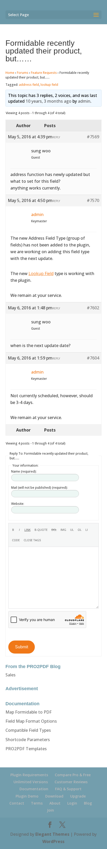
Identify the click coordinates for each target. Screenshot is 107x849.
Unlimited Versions (31, 781)
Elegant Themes (52, 834)
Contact (16, 803)
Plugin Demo (27, 796)
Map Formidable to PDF (28, 712)
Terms (37, 803)
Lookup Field (41, 273)
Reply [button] (56, 137)
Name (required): (24, 471)
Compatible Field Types (28, 730)
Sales (10, 675)
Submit (21, 647)
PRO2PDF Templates (26, 749)
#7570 (93, 200)
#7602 (93, 308)
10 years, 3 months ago (48, 101)
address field (29, 84)
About (55, 803)
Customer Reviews (71, 781)
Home (9, 72)
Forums (22, 72)
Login (72, 803)
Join (50, 810)
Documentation (33, 788)
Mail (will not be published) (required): (39, 487)
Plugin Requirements (29, 774)
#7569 (93, 137)
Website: (17, 503)
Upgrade (78, 796)
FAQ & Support (68, 788)
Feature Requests (44, 72)
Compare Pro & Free (73, 774)
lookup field (49, 84)
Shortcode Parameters (27, 739)
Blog (88, 803)
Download (54, 796)
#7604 (93, 358)
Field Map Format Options (31, 721)
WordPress (53, 841)
